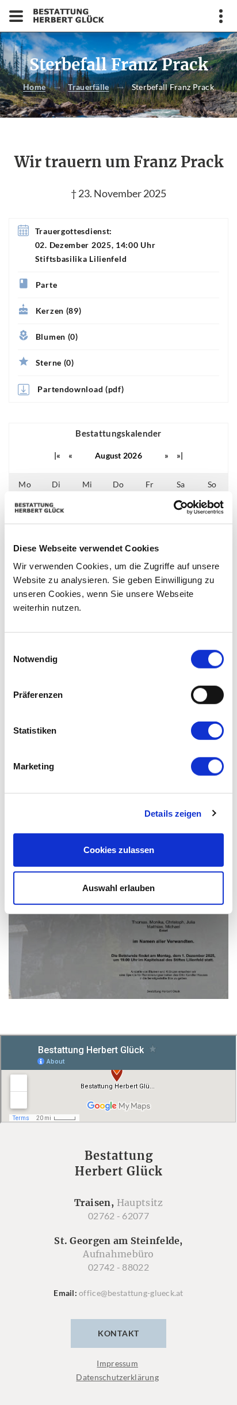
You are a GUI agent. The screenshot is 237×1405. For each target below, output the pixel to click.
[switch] (207, 695)
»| (180, 455)
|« (57, 455)
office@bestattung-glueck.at (131, 1293)
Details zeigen (172, 813)
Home (34, 87)
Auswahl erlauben (118, 887)
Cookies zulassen (118, 850)
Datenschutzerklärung (117, 1377)
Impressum (117, 1363)
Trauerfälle (88, 87)
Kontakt (118, 1333)
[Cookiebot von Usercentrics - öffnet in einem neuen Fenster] (173, 507)
